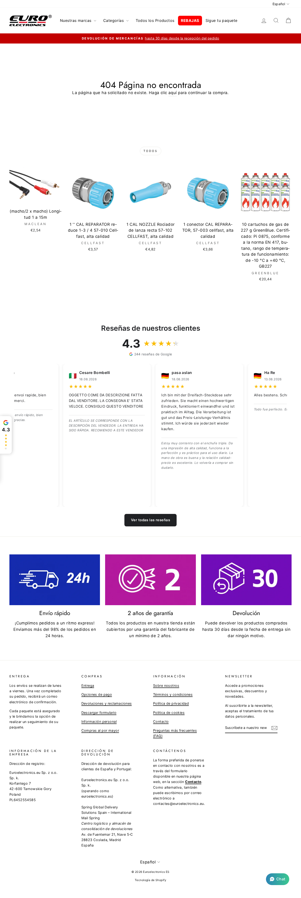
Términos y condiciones (173, 694)
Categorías (114, 20)
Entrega (87, 685)
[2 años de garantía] (150, 579)
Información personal (99, 721)
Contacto (161, 721)
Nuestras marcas (76, 20)
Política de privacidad (171, 703)
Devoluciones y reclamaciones (106, 703)
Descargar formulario (99, 713)
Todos (150, 151)
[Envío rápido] (54, 579)
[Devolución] (246, 579)
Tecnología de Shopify (150, 880)
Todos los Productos (155, 20)
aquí (172, 92)
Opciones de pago (96, 694)
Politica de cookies (169, 713)
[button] (277, 879)
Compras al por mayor (100, 730)
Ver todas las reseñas (150, 520)
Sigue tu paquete (222, 20)
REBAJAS (190, 20)
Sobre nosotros (166, 685)
